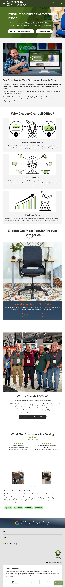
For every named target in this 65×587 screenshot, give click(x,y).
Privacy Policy (14, 577)
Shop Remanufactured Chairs (33, 315)
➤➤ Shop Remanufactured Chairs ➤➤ (21, 31)
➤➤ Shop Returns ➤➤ (44, 31)
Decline (49, 582)
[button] (61, 3)
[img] (32, 437)
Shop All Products (32, 238)
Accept (31, 582)
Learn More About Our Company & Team (32, 417)
